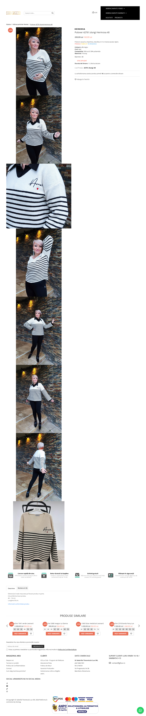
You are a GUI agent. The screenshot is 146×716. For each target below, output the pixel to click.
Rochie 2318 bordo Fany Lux (123, 623)
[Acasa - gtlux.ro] (13, 13)
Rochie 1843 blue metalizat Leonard (90, 623)
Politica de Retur (46, 666)
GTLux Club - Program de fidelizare (52, 660)
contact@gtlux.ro (118, 663)
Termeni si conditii (12, 663)
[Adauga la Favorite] (31, 633)
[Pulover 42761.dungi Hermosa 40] (38, 61)
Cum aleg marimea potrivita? (16, 671)
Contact (9, 668)
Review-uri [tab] (22, 588)
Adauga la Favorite (83, 79)
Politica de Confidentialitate (67, 649)
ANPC (42, 674)
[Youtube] (7, 686)
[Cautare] (53, 13)
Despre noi (10, 660)
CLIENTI (43, 656)
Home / (9, 24)
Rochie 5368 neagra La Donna (56, 623)
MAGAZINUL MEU (13, 656)
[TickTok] (7, 689)
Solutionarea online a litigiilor (50, 671)
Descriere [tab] (11, 588)
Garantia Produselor (47, 668)
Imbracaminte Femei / (21, 24)
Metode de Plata (46, 663)
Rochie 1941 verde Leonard (23, 623)
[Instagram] (7, 691)
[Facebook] (7, 683)
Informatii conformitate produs (18, 604)
